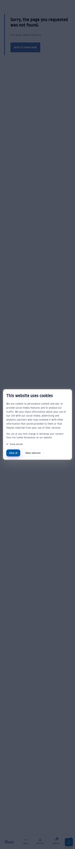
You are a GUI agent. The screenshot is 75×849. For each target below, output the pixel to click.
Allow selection (33, 453)
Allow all (13, 453)
